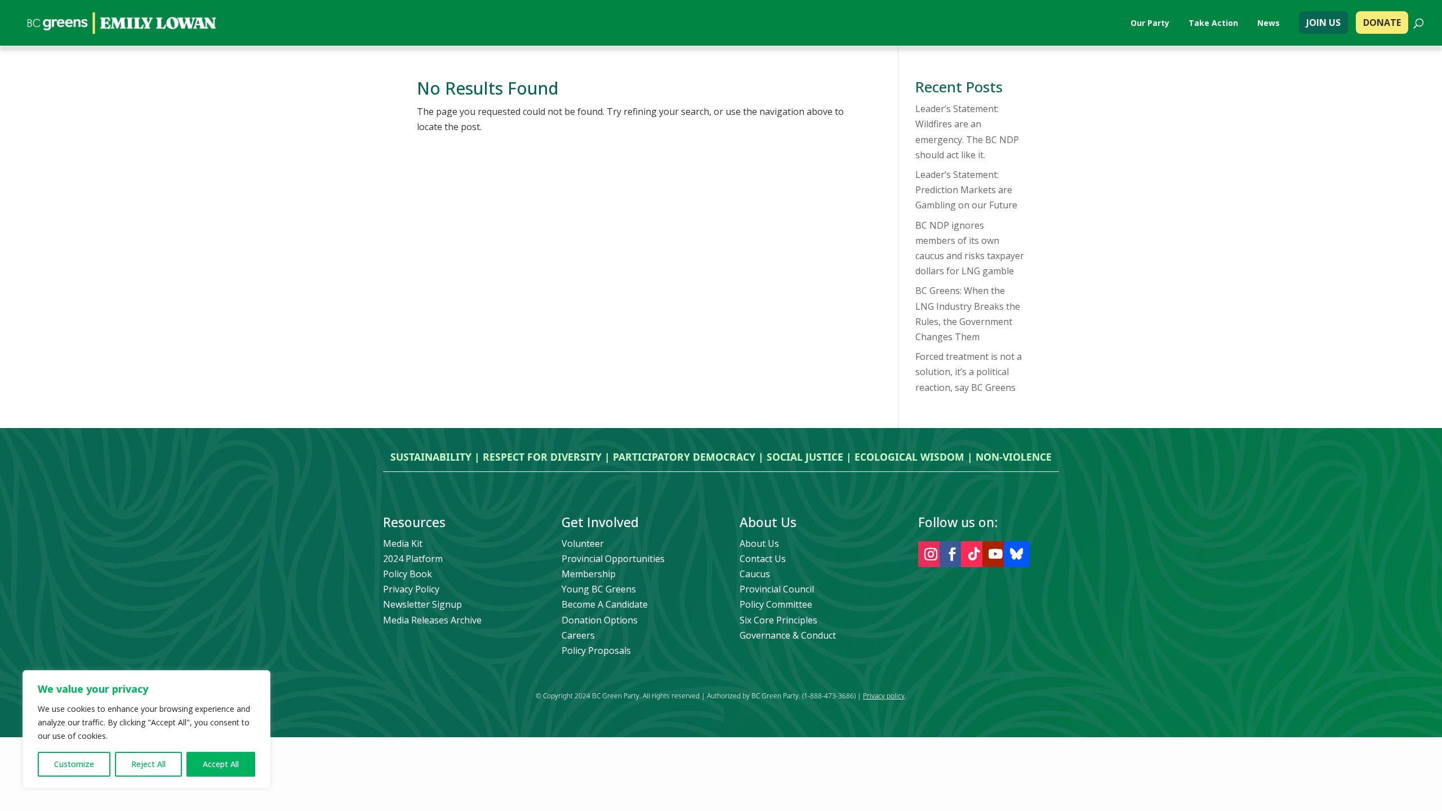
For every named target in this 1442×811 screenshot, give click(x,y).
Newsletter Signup (422, 604)
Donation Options (600, 620)
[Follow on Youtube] (995, 554)
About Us (759, 543)
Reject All (148, 764)
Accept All (221, 764)
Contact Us (763, 558)
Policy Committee (776, 604)
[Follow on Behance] (1017, 554)
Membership (589, 574)
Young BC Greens (599, 589)
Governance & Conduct (788, 635)
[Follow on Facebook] (952, 554)
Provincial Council (777, 589)
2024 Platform (413, 558)
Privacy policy (884, 696)
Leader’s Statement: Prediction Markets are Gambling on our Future (966, 189)
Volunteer (583, 543)
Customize (74, 764)
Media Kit (402, 543)
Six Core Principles (778, 620)
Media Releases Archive (432, 620)
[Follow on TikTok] (974, 554)
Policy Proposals (596, 650)
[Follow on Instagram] (931, 554)
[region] (146, 729)
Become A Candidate (605, 604)
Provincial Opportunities (613, 558)
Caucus (755, 574)
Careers (578, 635)
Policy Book (407, 574)
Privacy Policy (411, 589)
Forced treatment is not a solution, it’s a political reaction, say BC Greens (968, 371)
